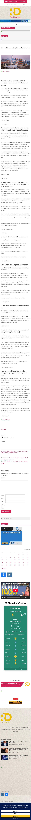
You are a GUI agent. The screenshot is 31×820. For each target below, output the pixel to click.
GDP (2, 452)
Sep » (4, 568)
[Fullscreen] (28, 597)
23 (23, 562)
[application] (15, 590)
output (16, 452)
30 (23, 565)
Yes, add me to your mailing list (3, 506)
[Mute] (26, 597)
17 (27, 560)
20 (10, 562)
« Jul (2, 568)
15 (19, 560)
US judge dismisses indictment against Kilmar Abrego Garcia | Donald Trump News (18, 749)
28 (14, 565)
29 (19, 565)
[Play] (2, 597)
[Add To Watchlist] (18, 320)
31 (27, 565)
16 (23, 560)
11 (2, 560)
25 (2, 565)
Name (2, 495)
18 (2, 562)
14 (14, 560)
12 (6, 560)
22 (19, 562)
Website (2, 501)
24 (27, 562)
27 (10, 565)
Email (2, 498)
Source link (3, 429)
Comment (3, 478)
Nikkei (12, 452)
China (26, 451)
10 (27, 557)
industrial (5, 452)
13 (10, 560)
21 (14, 562)
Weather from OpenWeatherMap (15, 669)
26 (6, 565)
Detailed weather (8, 666)
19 (6, 562)
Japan (10, 452)
